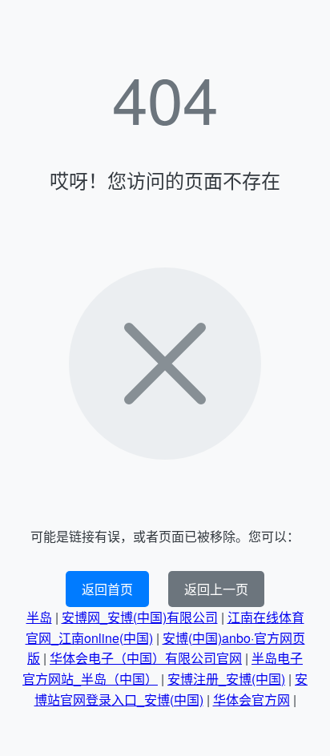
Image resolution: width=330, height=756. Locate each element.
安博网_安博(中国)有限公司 (140, 617)
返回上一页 (216, 589)
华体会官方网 (251, 699)
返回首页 (107, 589)
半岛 (39, 617)
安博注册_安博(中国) (226, 679)
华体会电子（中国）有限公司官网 (146, 658)
